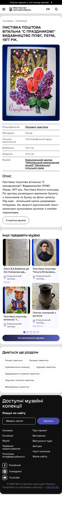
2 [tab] (28, 332)
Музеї (6, 441)
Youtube (14, 477)
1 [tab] (24, 332)
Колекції (7, 435)
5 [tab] (38, 332)
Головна (7, 430)
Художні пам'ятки (46, 367)
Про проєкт (40, 430)
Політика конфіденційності (13, 455)
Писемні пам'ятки (36, 127)
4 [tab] (34, 332)
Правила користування (11, 447)
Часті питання (41, 451)
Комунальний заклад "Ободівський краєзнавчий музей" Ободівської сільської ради (42, 164)
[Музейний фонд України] (20, 9)
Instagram (15, 471)
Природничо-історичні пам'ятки (22, 374)
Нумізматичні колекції (17, 367)
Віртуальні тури (42, 441)
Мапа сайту (40, 456)
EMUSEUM (52, 487)
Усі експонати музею (31, 338)
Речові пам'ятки (13, 360)
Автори (37, 446)
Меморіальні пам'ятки (17, 387)
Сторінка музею (16, 220)
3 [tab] (31, 332)
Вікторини (39, 435)
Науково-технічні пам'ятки (19, 380)
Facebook (15, 465)
